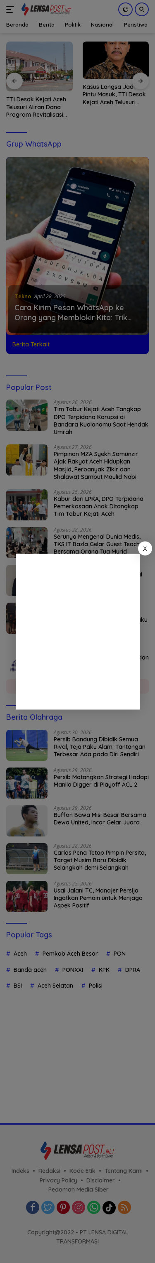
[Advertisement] (77, 631)
